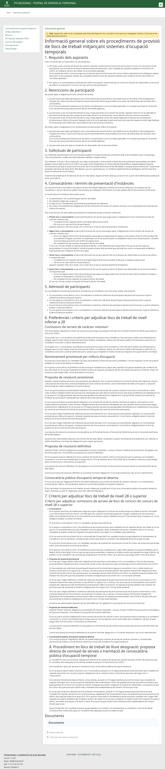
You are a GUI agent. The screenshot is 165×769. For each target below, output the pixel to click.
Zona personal (11, 45)
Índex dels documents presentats (64, 737)
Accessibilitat (84, 754)
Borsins (8, 35)
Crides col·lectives (12, 32)
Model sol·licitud (56, 732)
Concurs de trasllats (13, 42)
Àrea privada (10, 48)
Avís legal (96, 754)
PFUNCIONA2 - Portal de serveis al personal (45, 3)
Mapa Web (71, 754)
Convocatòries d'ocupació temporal (20, 28)
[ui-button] (161, 4)
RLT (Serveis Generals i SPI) (16, 38)
